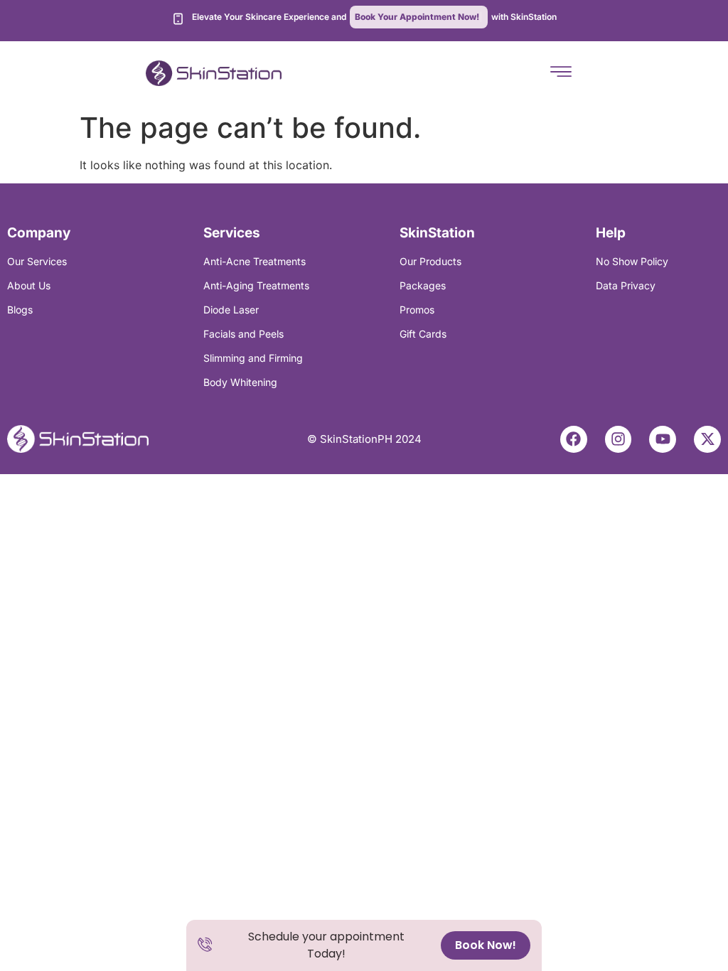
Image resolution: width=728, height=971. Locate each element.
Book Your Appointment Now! (417, 16)
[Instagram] (618, 439)
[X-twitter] (707, 439)
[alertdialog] (364, 945)
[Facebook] (573, 439)
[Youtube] (662, 439)
